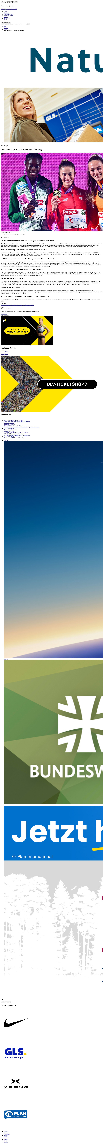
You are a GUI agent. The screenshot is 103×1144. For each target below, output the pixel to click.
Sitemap (5, 1135)
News (5, 29)
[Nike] (16, 1037)
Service (5, 19)
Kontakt (5, 1131)
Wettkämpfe (6, 13)
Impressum (6, 1132)
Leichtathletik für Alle (9, 15)
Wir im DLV (7, 18)
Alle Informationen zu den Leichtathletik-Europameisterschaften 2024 (17, 305)
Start (5, 26)
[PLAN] (16, 1128)
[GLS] (16, 1068)
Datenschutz (7, 1134)
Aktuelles (6, 11)
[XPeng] (16, 1098)
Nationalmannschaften (9, 14)
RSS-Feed (6, 1136)
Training (6, 17)
